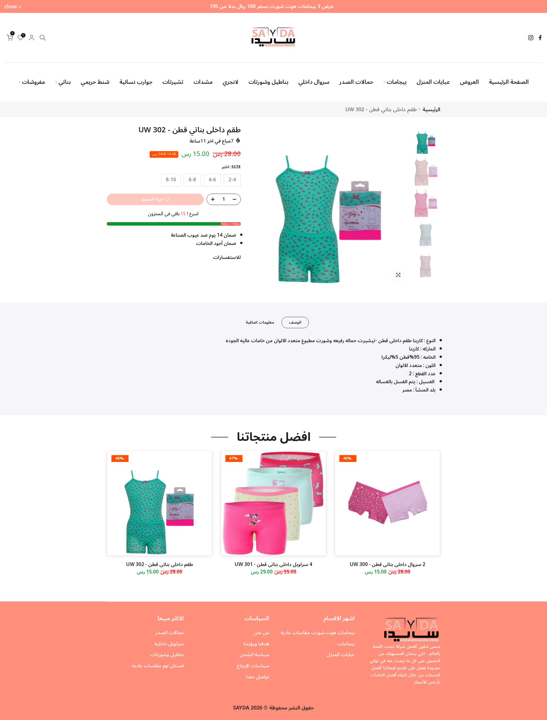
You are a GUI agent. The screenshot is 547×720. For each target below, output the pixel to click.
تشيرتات (172, 82)
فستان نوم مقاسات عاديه (158, 666)
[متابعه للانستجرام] (530, 37)
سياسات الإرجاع (253, 666)
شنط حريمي (95, 82)
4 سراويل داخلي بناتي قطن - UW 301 (273, 564)
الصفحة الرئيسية (509, 82)
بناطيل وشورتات (268, 82)
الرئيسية (431, 109)
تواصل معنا (257, 677)
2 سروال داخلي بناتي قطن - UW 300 (387, 564)
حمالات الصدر (356, 82)
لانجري (230, 82)
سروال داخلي (313, 82)
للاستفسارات (227, 258)
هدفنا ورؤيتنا (256, 644)
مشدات (203, 82)
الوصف (295, 322)
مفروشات (33, 82)
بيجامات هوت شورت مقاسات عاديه (318, 633)
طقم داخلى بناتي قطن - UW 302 (159, 564)
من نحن (261, 633)
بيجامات (397, 82)
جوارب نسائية (135, 82)
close (533, 6)
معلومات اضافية (260, 322)
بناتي (64, 82)
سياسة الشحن (254, 655)
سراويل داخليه (169, 644)
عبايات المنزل (433, 82)
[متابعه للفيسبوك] (540, 37)
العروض (469, 82)
